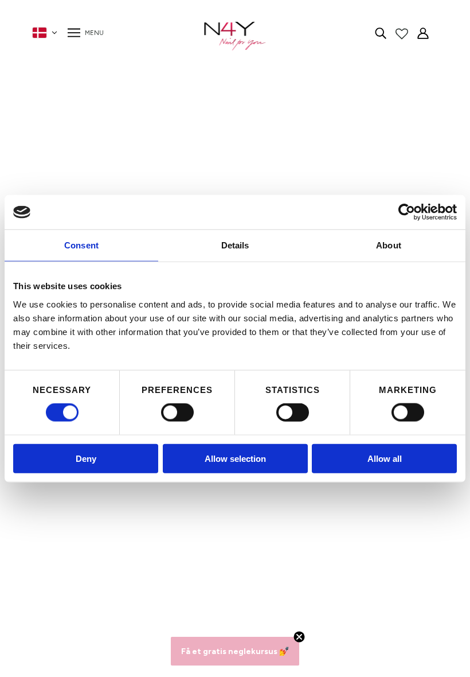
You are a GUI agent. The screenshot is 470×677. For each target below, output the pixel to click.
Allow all (384, 458)
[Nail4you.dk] (235, 36)
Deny (86, 458)
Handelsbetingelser (131, 518)
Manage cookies (125, 573)
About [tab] (388, 245)
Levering (109, 532)
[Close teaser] (299, 637)
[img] (380, 32)
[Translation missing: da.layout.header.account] (423, 32)
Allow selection (235, 458)
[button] (235, 651)
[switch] (177, 412)
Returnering (116, 545)
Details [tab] (235, 245)
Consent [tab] (81, 245)
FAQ (101, 490)
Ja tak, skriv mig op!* (338, 525)
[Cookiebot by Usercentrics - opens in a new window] (407, 212)
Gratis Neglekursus (131, 559)
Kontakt (108, 504)
